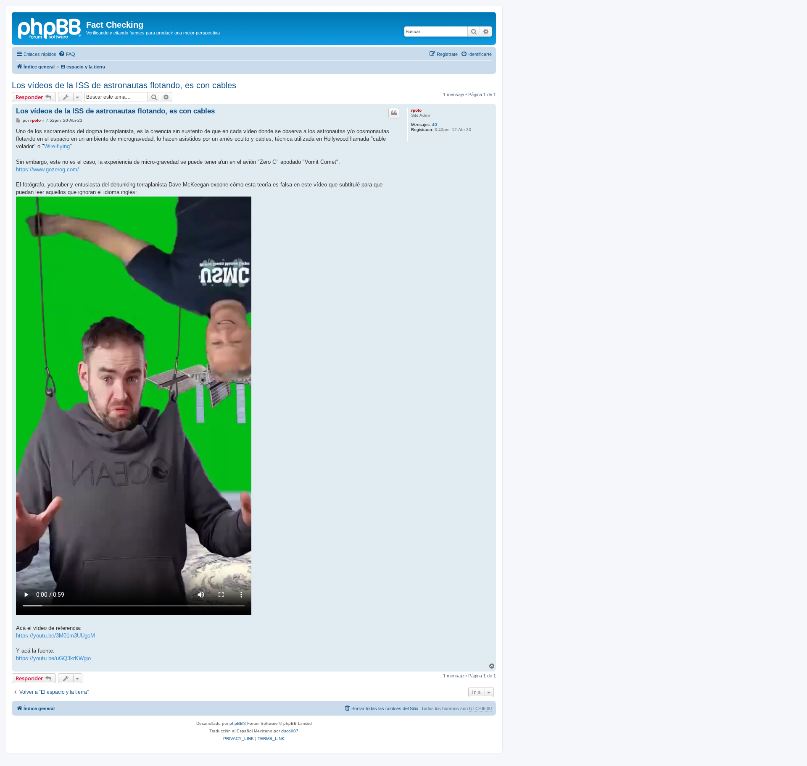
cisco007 (289, 731)
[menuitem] (66, 54)
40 (434, 124)
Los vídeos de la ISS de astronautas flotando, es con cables (124, 85)
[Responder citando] (393, 113)
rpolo (416, 110)
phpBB (236, 723)
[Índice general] (50, 27)
